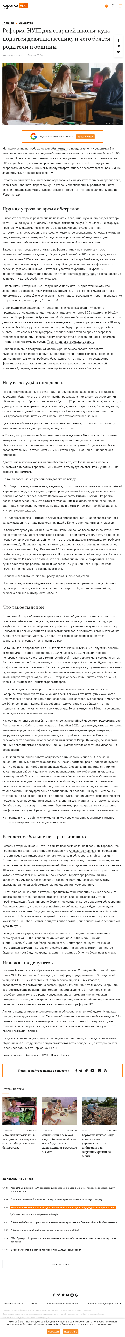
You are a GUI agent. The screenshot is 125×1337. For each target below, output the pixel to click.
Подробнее (70, 1331)
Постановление (13, 725)
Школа (54, 1055)
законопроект (73, 1038)
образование (32, 1055)
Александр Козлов (82, 850)
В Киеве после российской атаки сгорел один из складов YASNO (45, 1230)
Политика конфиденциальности (104, 1303)
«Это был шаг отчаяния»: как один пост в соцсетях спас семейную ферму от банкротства (19, 1141)
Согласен (53, 1331)
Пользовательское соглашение (61, 1303)
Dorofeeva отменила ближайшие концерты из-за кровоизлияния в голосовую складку (56, 1199)
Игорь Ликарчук (88, 740)
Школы (65, 1055)
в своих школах (79, 153)
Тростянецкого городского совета (70, 341)
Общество (32, 1130)
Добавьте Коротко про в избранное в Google (34, 1214)
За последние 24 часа (17, 1179)
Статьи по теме (13, 1089)
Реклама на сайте (13, 1303)
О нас (34, 1303)
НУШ (45, 1055)
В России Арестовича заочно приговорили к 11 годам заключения (46, 1249)
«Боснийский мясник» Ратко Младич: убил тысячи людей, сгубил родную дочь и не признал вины (63, 1207)
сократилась (87, 274)
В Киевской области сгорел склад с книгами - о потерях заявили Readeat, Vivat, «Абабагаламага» (64, 1222)
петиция (62, 148)
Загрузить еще (61, 1264)
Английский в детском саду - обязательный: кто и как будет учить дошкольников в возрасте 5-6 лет (59, 1143)
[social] (76, 1070)
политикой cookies (108, 1324)
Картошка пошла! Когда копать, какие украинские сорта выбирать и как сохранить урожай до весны (98, 1145)
